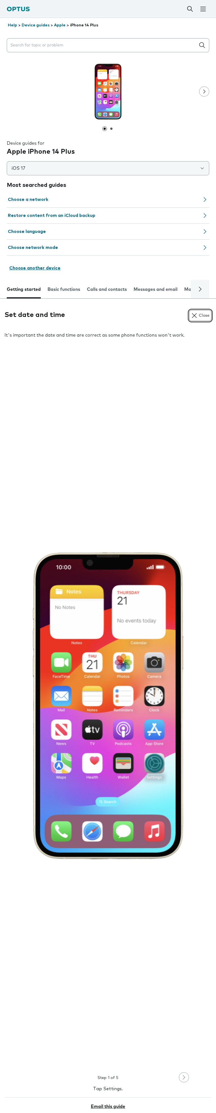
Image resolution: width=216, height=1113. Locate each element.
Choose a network (28, 199)
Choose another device (34, 268)
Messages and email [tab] (155, 289)
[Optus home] (18, 9)
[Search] (190, 9)
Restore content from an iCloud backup (51, 215)
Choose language (27, 231)
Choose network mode (33, 247)
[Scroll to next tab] (200, 289)
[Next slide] (204, 92)
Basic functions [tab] (64, 289)
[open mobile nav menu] (203, 9)
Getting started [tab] (24, 289)
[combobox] (102, 45)
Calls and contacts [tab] (107, 289)
